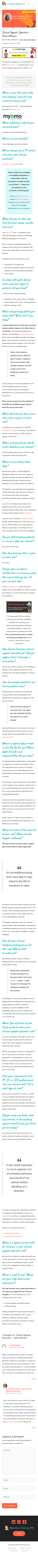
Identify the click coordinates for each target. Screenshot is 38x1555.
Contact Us (24, 1550)
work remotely (7, 737)
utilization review (8, 430)
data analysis (27, 513)
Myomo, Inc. (16, 109)
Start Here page (11, 1422)
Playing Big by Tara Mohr (13, 1236)
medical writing (26, 519)
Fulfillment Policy (25, 1548)
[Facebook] (24, 1522)
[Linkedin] (13, 1522)
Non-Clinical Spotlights (28, 40)
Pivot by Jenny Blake (11, 1233)
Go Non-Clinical (22, 199)
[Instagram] (19, 1522)
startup (14, 981)
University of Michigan (10, 164)
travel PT (9, 232)
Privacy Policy (12, 1548)
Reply (34, 1379)
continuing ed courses (26, 334)
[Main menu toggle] (33, 3)
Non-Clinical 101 (12, 65)
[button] (28, 4)
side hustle (6, 1216)
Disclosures (13, 1550)
